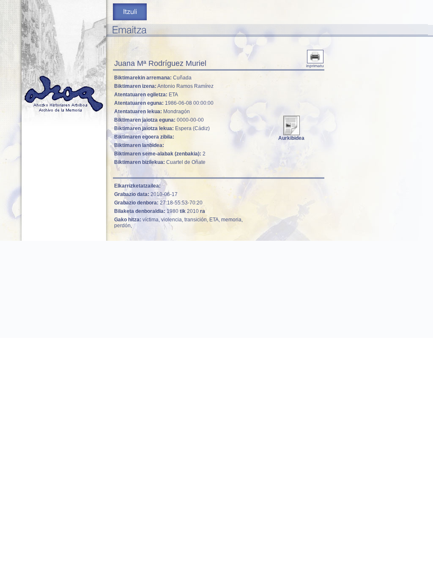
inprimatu (315, 65)
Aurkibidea (291, 138)
